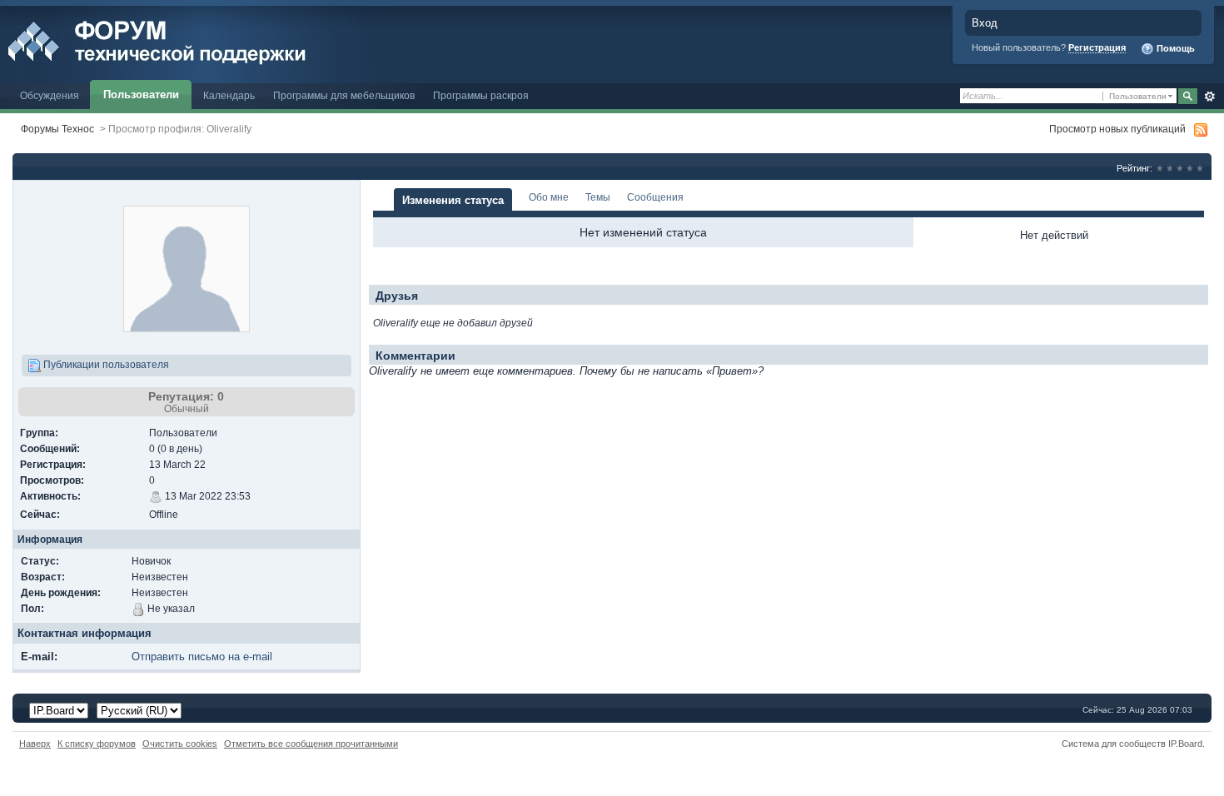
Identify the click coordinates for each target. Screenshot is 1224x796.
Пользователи (141, 94)
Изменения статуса (453, 200)
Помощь (1174, 48)
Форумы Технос (57, 128)
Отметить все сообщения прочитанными (311, 744)
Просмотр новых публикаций (1117, 128)
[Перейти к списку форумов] (193, 40)
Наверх (35, 744)
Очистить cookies (179, 744)
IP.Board (1185, 744)
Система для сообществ (1114, 744)
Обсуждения (49, 95)
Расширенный (1209, 96)
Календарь (229, 95)
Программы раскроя (481, 95)
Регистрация (1097, 47)
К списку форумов (96, 744)
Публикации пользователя (105, 364)
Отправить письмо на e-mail (202, 656)
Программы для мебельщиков (344, 95)
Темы (597, 197)
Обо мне (549, 197)
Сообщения (655, 197)
